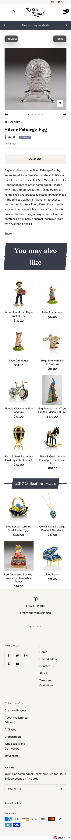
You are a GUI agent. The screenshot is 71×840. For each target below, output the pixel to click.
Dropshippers (13, 736)
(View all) (50, 484)
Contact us (46, 666)
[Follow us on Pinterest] (9, 664)
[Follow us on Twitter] (17, 655)
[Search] (13, 12)
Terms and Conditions (46, 683)
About (43, 673)
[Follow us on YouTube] (17, 664)
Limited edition (48, 659)
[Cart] (64, 12)
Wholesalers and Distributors (15, 746)
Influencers (11, 755)
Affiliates (10, 729)
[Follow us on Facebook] (9, 655)
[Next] (64, 114)
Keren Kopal (13, 122)
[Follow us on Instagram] (26, 655)
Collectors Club (14, 703)
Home (43, 652)
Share (8, 233)
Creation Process (15, 710)
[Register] (60, 789)
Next (60, 38)
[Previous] (6, 114)
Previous (11, 38)
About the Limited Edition (16, 720)
